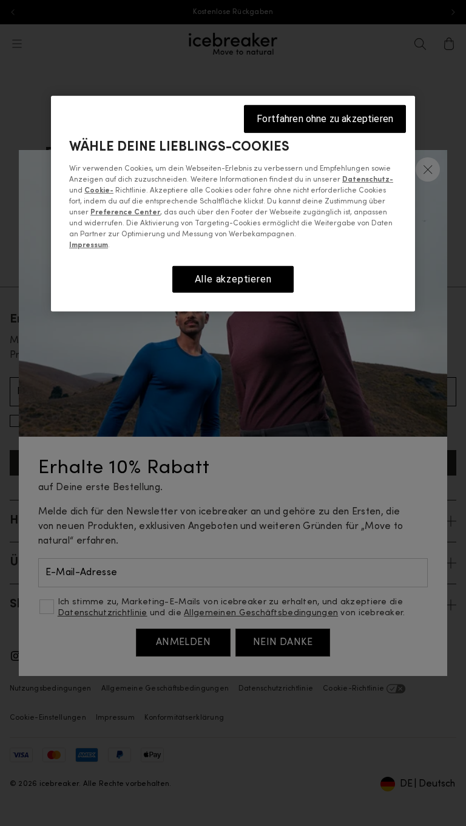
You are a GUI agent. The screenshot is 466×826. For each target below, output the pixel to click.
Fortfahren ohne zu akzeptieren (325, 119)
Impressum (88, 245)
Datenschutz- (367, 179)
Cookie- (98, 190)
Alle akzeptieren (233, 279)
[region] (233, 204)
